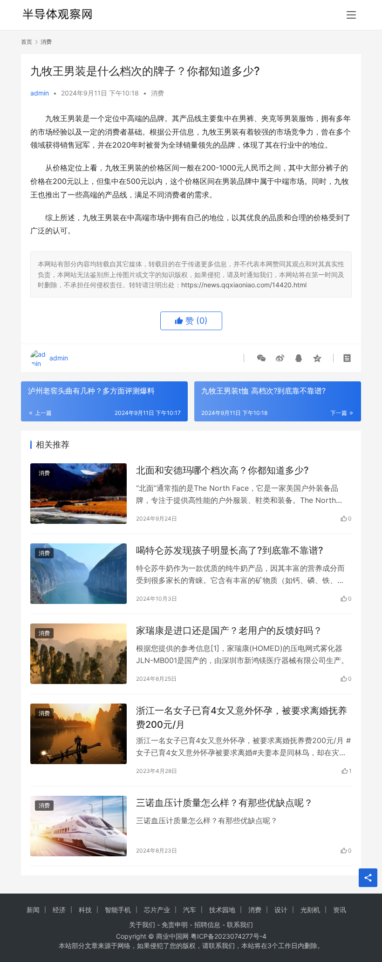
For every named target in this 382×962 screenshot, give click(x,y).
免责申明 (175, 924)
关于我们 (142, 924)
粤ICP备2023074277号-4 (228, 936)
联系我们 (240, 924)
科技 (85, 910)
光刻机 (310, 910)
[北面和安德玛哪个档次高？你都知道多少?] (78, 493)
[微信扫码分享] (261, 358)
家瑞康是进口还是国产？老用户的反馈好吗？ (229, 630)
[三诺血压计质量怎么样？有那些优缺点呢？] (78, 826)
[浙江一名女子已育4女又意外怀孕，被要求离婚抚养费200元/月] (78, 734)
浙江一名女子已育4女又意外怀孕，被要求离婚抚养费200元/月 (241, 717)
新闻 (33, 910)
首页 (26, 41)
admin (39, 93)
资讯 (339, 910)
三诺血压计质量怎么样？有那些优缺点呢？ (224, 802)
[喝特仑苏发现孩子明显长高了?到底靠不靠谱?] (78, 573)
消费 (157, 93)
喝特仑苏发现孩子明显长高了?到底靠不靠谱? (229, 550)
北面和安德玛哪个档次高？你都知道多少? (222, 470)
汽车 (189, 910)
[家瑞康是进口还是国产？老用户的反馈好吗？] (78, 653)
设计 (280, 910)
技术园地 (222, 910)
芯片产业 (157, 910)
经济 (59, 910)
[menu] (351, 15)
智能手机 (118, 910)
